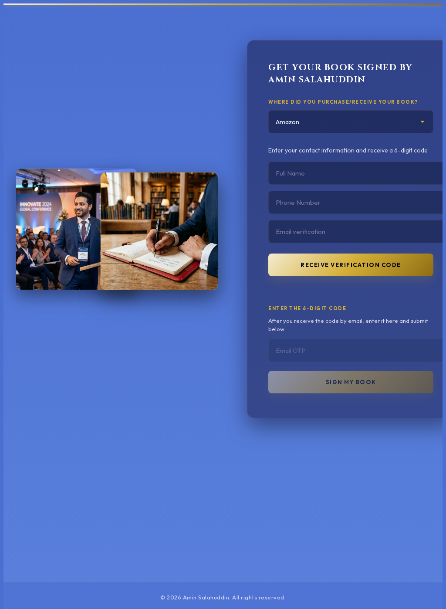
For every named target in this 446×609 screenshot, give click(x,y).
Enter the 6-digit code (307, 308)
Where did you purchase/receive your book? (343, 102)
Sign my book (351, 382)
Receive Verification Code (351, 264)
